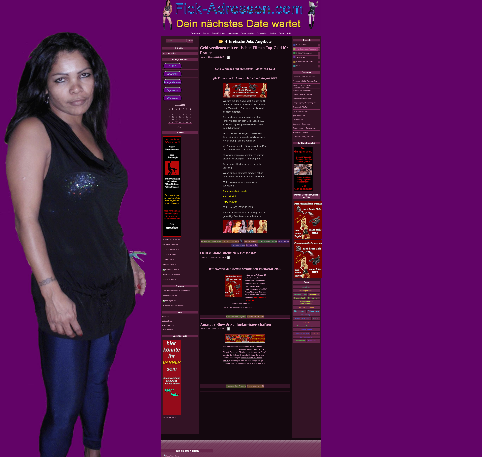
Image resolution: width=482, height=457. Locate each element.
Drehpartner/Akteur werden (302, 94)
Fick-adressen (300, 311)
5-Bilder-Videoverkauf (304, 53)
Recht (289, 33)
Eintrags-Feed (167, 321)
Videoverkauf (299, 341)
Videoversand (313, 341)
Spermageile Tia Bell (300, 107)
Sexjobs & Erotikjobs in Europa (304, 77)
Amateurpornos (300, 294)
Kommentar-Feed (168, 325)
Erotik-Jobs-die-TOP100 (171, 249)
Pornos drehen (262, 33)
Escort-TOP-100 (168, 259)
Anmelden (165, 317)
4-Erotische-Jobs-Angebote (306, 49)
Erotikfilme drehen (306, 307)
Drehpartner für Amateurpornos (306, 303)
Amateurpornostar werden (302, 90)
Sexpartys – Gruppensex (302, 124)
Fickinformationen (302, 318)
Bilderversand (313, 298)
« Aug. (179, 127)
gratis (315, 318)
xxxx (298, 66)
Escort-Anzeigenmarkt (301, 111)
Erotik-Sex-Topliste (169, 254)
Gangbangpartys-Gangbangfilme (304, 103)
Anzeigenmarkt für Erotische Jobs (305, 81)
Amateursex (314, 294)
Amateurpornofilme (247, 33)
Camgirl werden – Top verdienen (304, 128)
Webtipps (273, 33)
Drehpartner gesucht (170, 296)
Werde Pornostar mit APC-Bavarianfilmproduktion (302, 86)
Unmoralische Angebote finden (304, 136)
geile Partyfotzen (299, 115)
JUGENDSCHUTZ (169, 418)
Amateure (306, 287)
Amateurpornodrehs (306, 291)
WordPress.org (167, 329)
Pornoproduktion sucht (304, 61)
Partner (281, 33)
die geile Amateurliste (170, 244)
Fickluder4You (298, 120)
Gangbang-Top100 (169, 264)
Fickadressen (195, 33)
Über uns (206, 33)
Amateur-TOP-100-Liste (171, 239)
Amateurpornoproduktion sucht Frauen (176, 291)
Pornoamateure (232, 33)
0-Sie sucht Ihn (301, 45)
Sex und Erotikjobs (218, 33)
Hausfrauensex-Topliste (171, 274)
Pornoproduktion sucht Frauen (173, 306)
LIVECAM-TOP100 (169, 279)
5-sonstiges (300, 57)
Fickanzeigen (306, 315)
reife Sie (315, 333)
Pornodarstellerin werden (302, 99)
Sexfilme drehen (306, 337)
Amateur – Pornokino (300, 132)
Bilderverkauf (299, 298)
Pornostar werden (301, 333)
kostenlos (306, 322)
